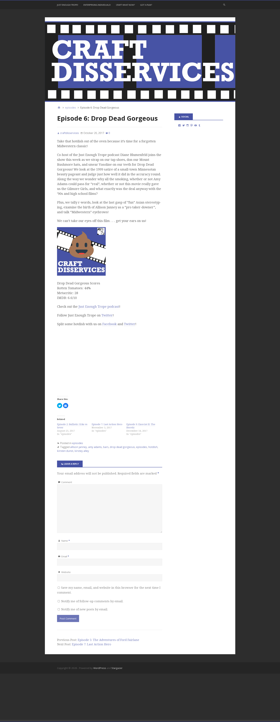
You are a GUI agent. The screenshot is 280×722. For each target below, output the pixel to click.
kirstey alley (82, 451)
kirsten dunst (65, 451)
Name (65, 540)
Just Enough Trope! (67, 4)
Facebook (109, 324)
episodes (77, 443)
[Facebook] (179, 125)
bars (106, 447)
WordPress (99, 668)
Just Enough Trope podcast (98, 307)
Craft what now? (125, 4)
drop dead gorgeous (122, 447)
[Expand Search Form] (224, 4)
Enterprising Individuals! (97, 4)
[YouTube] (195, 125)
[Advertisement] (97, 697)
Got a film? (146, 4)
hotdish (153, 447)
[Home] (59, 108)
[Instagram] (187, 125)
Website (66, 572)
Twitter (107, 315)
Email (65, 556)
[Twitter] (183, 125)
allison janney (78, 447)
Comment (66, 482)
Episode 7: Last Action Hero (107, 424)
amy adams (95, 447)
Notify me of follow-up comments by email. (92, 601)
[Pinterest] (191, 125)
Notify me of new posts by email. (84, 609)
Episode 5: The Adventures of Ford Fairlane (108, 640)
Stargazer (116, 668)
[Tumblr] (199, 125)
